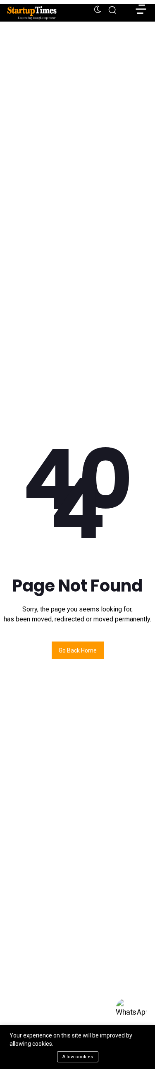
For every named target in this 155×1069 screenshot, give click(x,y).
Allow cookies (77, 1056)
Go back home (78, 650)
